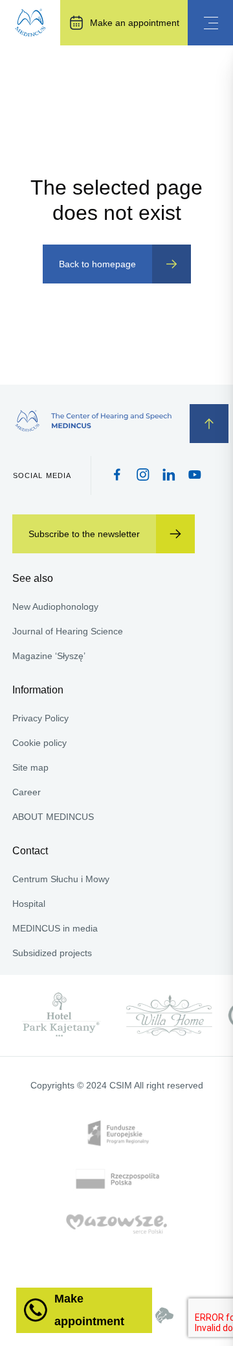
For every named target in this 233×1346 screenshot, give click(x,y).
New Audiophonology (55, 606)
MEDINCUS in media (55, 928)
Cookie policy (39, 743)
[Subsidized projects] (116, 1201)
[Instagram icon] (143, 475)
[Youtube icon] (194, 475)
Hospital (28, 903)
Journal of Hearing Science (67, 631)
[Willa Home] (169, 1015)
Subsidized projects (52, 953)
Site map (30, 767)
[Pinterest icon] (168, 475)
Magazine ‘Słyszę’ (48, 656)
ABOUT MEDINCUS (53, 816)
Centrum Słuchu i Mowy (60, 879)
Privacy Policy (40, 718)
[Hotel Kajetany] (61, 1015)
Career (26, 792)
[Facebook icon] (117, 475)
